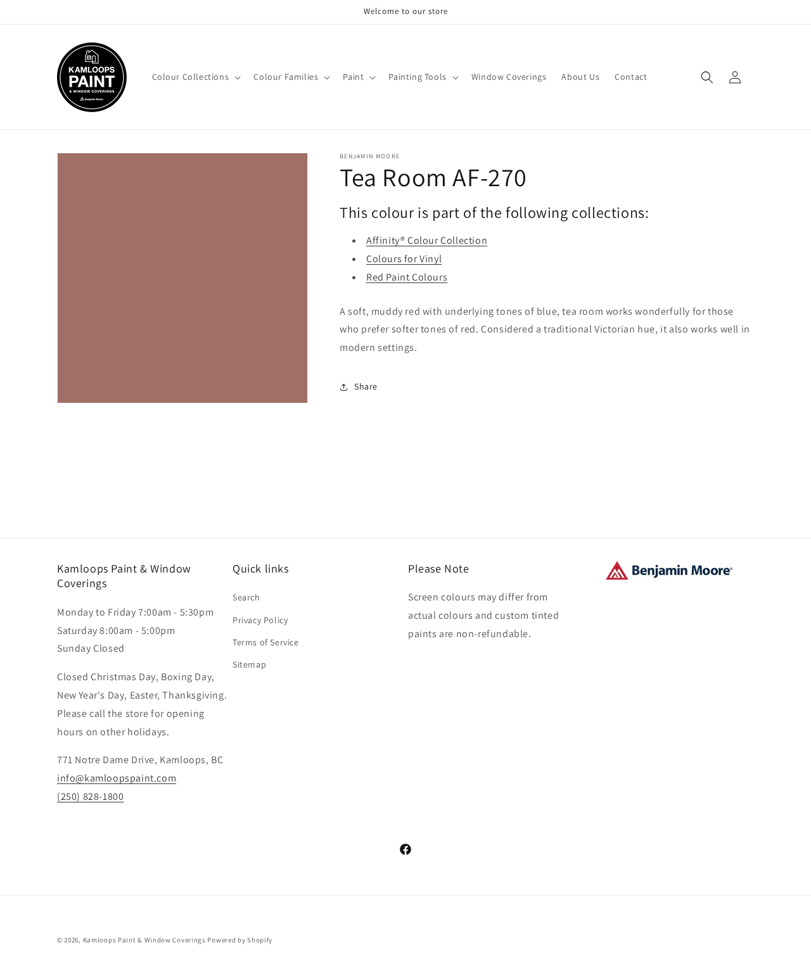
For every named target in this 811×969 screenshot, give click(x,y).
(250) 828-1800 (90, 796)
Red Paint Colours (406, 277)
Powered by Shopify (239, 939)
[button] (195, 76)
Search (246, 597)
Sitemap (249, 664)
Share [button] (366, 386)
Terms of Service (266, 642)
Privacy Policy (260, 620)
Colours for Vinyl (404, 258)
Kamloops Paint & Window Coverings (144, 939)
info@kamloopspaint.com (116, 778)
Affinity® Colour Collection (426, 240)
